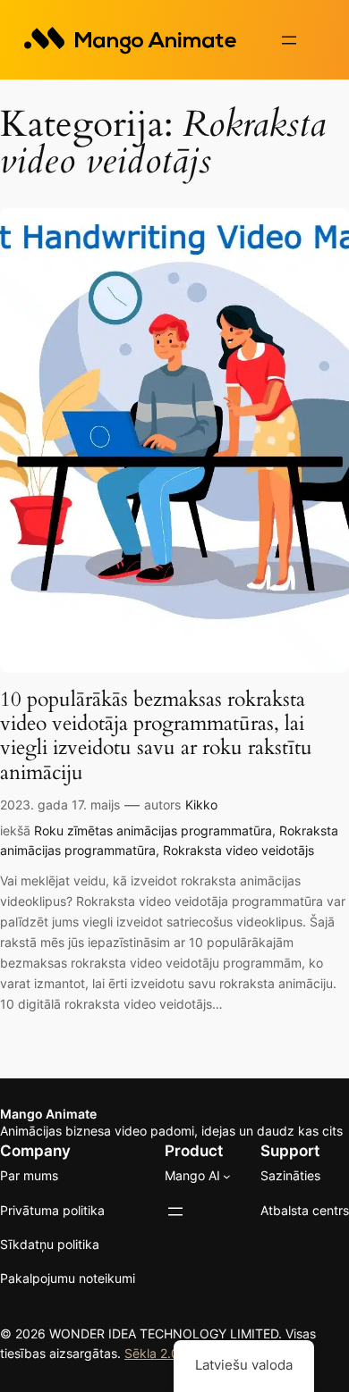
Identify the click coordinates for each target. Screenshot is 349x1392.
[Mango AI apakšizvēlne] (227, 1176)
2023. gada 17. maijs (60, 804)
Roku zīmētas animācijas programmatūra (153, 830)
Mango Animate (48, 1113)
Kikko (201, 804)
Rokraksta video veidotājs (238, 850)
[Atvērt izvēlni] (289, 40)
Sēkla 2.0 (151, 1353)
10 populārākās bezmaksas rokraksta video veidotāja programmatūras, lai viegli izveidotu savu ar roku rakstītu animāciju (156, 735)
